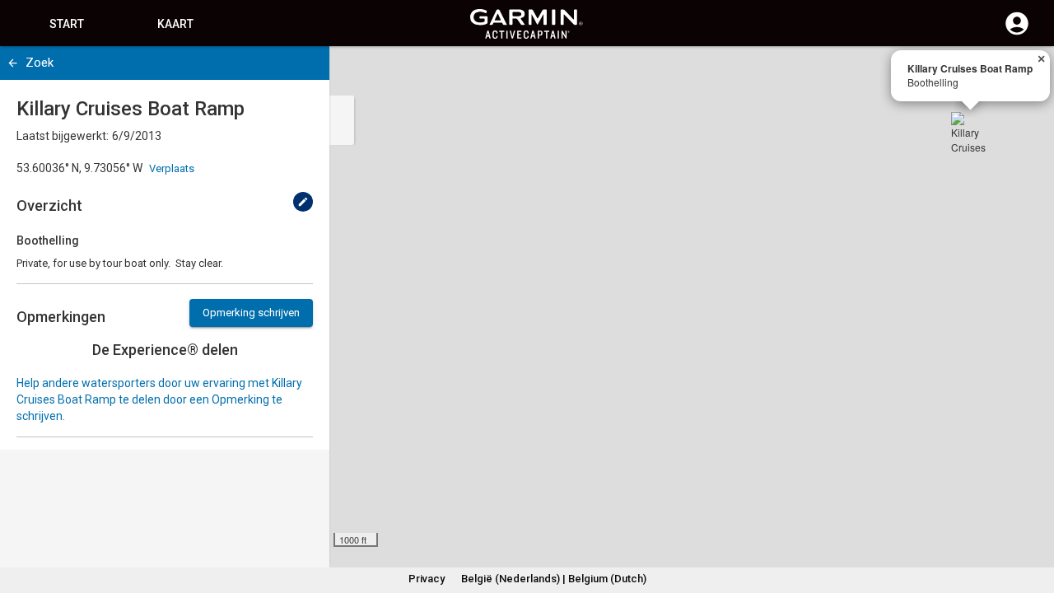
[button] (1033, 518)
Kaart (175, 23)
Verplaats (171, 168)
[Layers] (1026, 74)
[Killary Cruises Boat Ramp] (971, 132)
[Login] (1017, 33)
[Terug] (13, 63)
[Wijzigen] (303, 202)
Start (66, 23)
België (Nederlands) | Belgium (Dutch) (553, 578)
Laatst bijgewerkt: (62, 135)
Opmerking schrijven (251, 312)
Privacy (426, 578)
